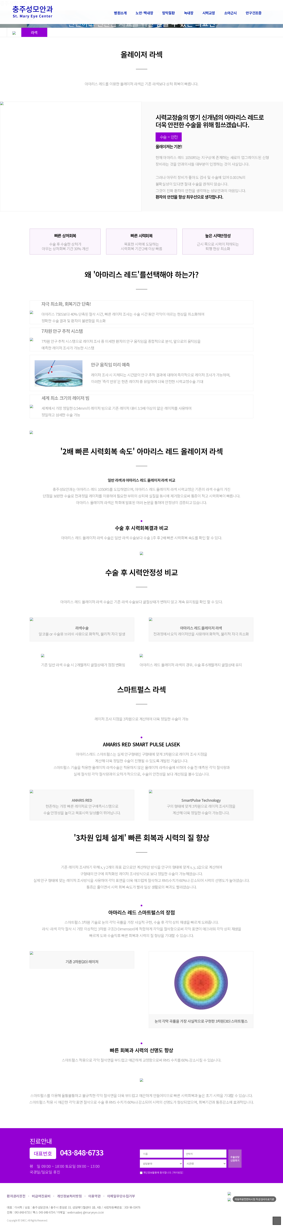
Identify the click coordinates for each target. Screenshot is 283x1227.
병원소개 (120, 12)
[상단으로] (277, 1221)
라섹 (34, 32)
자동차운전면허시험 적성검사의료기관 (254, 1199)
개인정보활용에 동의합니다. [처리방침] (163, 1172)
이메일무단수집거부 (121, 1195)
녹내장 (188, 12)
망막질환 (168, 12)
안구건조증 (253, 12)
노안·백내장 (144, 12)
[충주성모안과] (36, 12)
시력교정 (208, 12)
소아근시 (230, 12)
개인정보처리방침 (69, 1195)
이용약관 (94, 1195)
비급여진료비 (41, 1195)
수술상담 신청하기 (234, 1158)
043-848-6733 (81, 1152)
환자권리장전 (16, 1195)
